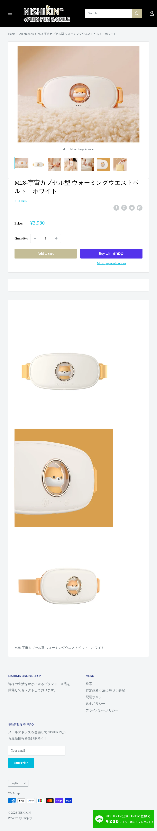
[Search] (137, 13)
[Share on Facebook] (116, 207)
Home (11, 33)
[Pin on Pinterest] (124, 207)
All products (26, 33)
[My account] (152, 13)
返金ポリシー (95, 703)
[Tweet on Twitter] (132, 207)
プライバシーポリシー (102, 710)
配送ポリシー (95, 697)
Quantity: (21, 238)
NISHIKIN (21, 201)
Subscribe (21, 762)
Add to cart (46, 253)
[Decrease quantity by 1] (34, 238)
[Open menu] (10, 13)
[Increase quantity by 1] (56, 238)
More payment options (111, 263)
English (14, 783)
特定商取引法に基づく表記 (105, 690)
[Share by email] (139, 207)
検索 (89, 683)
